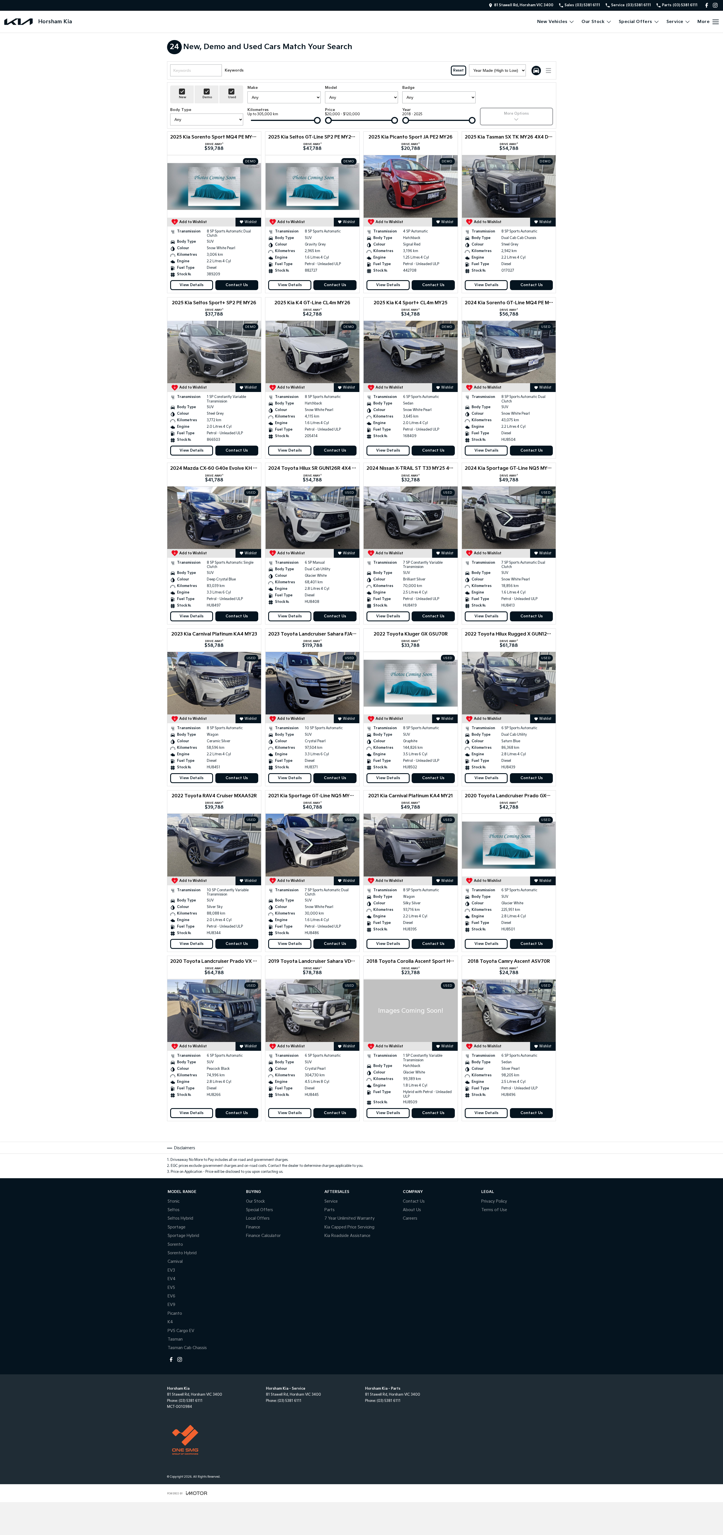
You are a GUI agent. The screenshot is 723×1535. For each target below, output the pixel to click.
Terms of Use (494, 1209)
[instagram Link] (715, 5)
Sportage (177, 1227)
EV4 (172, 1278)
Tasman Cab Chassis (187, 1347)
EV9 (171, 1304)
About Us (412, 1209)
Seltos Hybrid (180, 1218)
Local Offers (258, 1218)
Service (675, 21)
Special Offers (635, 21)
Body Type (180, 110)
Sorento (175, 1244)
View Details (191, 285)
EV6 (171, 1296)
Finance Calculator (263, 1235)
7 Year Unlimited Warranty (349, 1218)
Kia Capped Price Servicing (349, 1227)
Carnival (175, 1261)
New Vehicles (552, 21)
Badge (408, 87)
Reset (458, 70)
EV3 (171, 1270)
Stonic (174, 1201)
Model (331, 87)
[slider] (317, 120)
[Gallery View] (536, 70)
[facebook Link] (706, 5)
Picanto (175, 1313)
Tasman (175, 1339)
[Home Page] (18, 21)
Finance (253, 1227)
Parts (329, 1209)
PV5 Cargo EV (181, 1330)
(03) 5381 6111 (191, 1401)
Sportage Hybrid (183, 1235)
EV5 (171, 1287)
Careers (410, 1218)
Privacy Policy (494, 1201)
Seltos (174, 1209)
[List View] (548, 70)
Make (252, 87)
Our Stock (593, 21)
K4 (170, 1322)
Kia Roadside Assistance (347, 1235)
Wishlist (251, 222)
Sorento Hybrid (182, 1253)
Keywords (234, 70)
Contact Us (237, 285)
